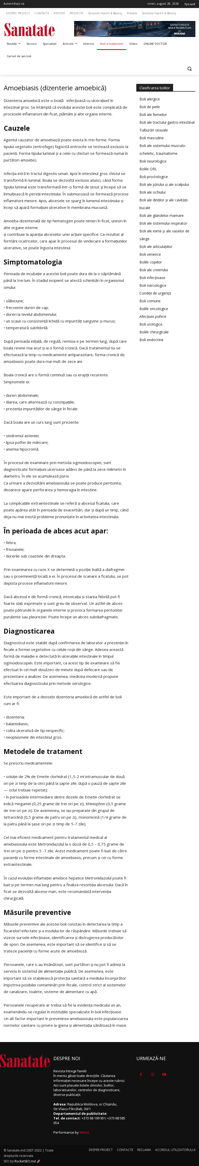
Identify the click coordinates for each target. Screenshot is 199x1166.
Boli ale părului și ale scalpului (164, 184)
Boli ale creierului (153, 269)
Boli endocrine (151, 339)
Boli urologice (150, 324)
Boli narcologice (152, 285)
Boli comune (150, 300)
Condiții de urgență (155, 293)
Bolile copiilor (150, 262)
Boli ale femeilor (153, 114)
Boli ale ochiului (152, 192)
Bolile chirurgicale (154, 331)
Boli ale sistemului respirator (163, 223)
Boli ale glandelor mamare (161, 215)
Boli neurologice (153, 161)
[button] (189, 69)
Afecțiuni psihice (152, 316)
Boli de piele (149, 106)
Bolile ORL (148, 168)
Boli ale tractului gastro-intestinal (167, 122)
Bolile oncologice (153, 308)
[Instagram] (152, 1074)
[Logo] (39, 29)
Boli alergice (149, 99)
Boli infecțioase (152, 277)
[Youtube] (164, 1074)
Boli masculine (151, 137)
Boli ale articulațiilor (155, 246)
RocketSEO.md (25, 1161)
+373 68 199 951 (94, 1118)
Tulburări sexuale (153, 130)
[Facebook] (140, 1074)
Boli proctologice (153, 176)
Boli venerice (150, 254)
